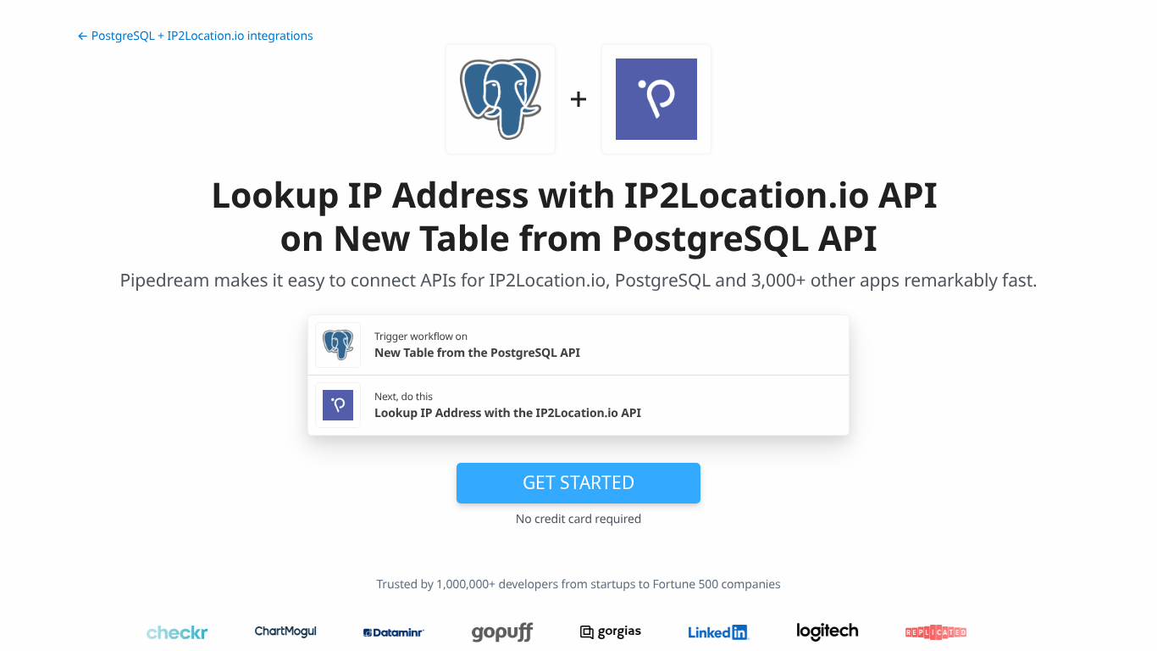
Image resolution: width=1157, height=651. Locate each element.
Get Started (578, 482)
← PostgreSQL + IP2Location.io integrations (195, 36)
